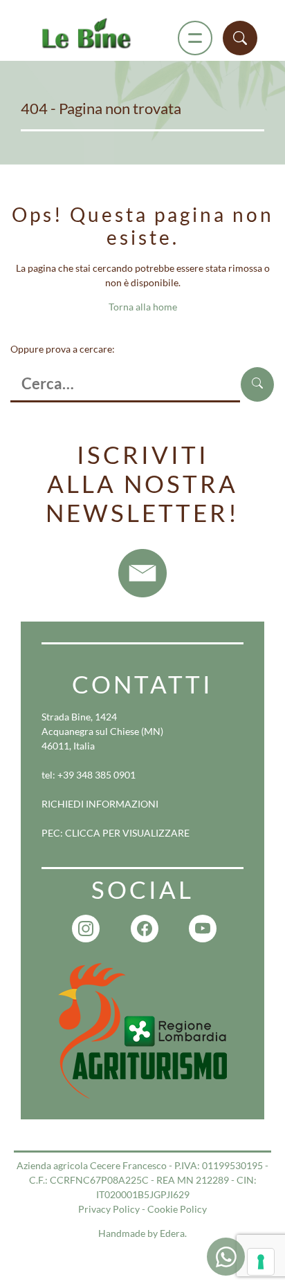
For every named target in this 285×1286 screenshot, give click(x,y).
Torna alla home (143, 307)
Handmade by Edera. (142, 1233)
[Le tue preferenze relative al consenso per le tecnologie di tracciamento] (261, 1262)
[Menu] (195, 38)
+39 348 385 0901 (96, 775)
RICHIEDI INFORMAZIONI (100, 804)
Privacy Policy (109, 1209)
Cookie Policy (177, 1209)
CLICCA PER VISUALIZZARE (127, 833)
